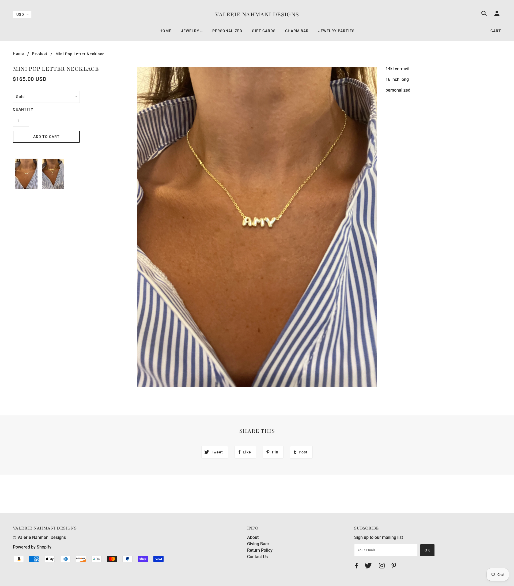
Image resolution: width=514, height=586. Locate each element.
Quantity (21, 109)
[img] (484, 14)
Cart (495, 31)
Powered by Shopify (32, 547)
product (39, 54)
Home (18, 54)
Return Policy (260, 550)
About (253, 537)
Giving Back (258, 543)
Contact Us (257, 556)
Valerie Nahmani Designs (257, 14)
